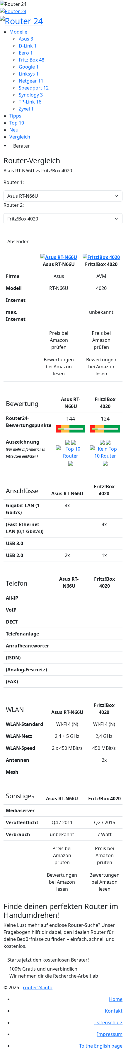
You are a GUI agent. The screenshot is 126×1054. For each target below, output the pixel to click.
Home (115, 999)
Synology (31, 95)
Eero (26, 53)
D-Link (28, 46)
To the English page (100, 1046)
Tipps (15, 116)
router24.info (37, 987)
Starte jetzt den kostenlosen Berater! (48, 960)
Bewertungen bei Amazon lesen (59, 366)
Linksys (29, 74)
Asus (26, 39)
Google (29, 67)
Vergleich (19, 137)
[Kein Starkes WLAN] (73, 442)
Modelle (18, 32)
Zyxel (26, 109)
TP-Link (30, 102)
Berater (21, 146)
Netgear (31, 81)
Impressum (109, 1034)
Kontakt (113, 1011)
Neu (13, 130)
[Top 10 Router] (70, 452)
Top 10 (16, 123)
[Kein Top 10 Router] (105, 452)
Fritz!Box (31, 60)
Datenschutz (108, 1022)
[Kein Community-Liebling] (70, 463)
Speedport (34, 88)
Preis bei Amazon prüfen (58, 340)
